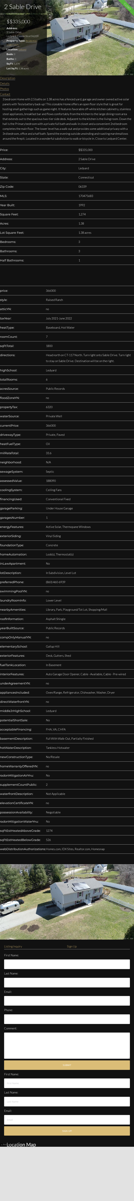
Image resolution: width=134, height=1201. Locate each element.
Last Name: (11, 973)
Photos (4, 88)
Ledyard (22, 49)
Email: (8, 992)
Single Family (13, 44)
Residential (31, 40)
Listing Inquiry (13, 946)
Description (7, 78)
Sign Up (72, 946)
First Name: (11, 955)
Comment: (10, 1028)
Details (4, 83)
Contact (5, 94)
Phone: (8, 1010)
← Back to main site (9, 1144)
